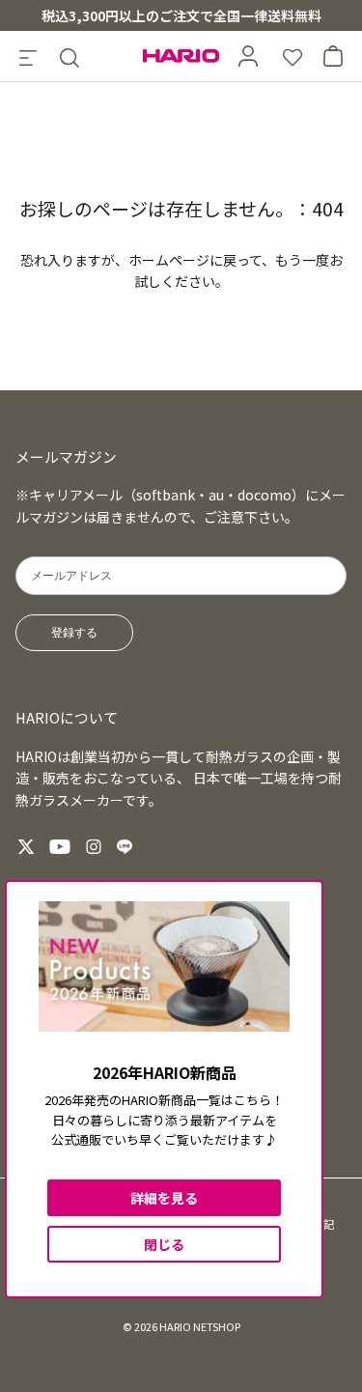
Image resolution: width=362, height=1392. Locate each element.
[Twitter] (26, 846)
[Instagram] (93, 846)
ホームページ (168, 260)
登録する (74, 632)
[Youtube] (59, 846)
